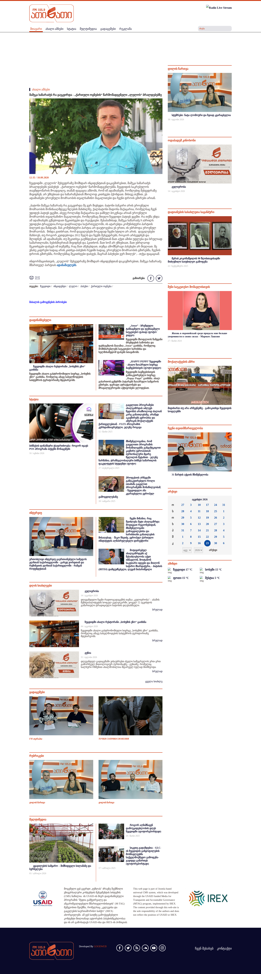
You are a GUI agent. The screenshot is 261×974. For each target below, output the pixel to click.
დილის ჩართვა (37, 802)
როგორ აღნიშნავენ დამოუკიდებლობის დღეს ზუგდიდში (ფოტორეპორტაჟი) (143, 828)
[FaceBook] (157, 104)
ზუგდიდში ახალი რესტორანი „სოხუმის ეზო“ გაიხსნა (115, 622)
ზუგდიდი (45, 286)
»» (226, 500)
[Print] (32, 277)
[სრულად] (231, 124)
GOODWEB (100, 946)
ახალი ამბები (41, 89)
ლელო (73, 286)
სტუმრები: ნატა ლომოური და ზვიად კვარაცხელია (201, 115)
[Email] (38, 277)
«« (173, 500)
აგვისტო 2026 (200, 499)
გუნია (88, 653)
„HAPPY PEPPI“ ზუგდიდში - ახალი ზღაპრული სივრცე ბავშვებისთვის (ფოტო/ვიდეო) (143, 364)
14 (199, 530)
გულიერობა (92, 591)
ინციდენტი (59, 286)
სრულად (157, 609)
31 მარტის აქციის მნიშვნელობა (190, 474)
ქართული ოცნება (101, 286)
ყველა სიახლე (153, 681)
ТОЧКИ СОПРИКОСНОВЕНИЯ (114, 739)
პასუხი (84, 286)
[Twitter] (158, 278)
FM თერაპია (35, 739)
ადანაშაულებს (66, 265)
